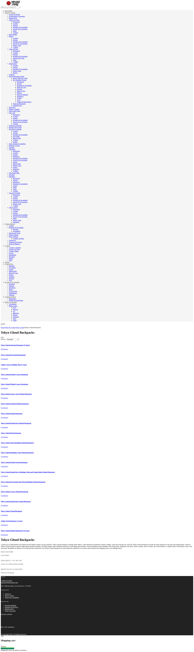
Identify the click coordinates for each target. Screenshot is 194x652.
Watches (11, 295)
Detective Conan (14, 146)
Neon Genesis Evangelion (17, 144)
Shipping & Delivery (11, 607)
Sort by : (3, 339)
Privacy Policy (9, 596)
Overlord (12, 175)
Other (15, 31)
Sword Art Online (14, 193)
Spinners (11, 277)
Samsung (16, 317)
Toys (18, 100)
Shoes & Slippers (22, 95)
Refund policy (9, 609)
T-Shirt (19, 98)
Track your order (10, 611)
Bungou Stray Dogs (15, 127)
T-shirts (11, 226)
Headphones (13, 293)
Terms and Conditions (12, 597)
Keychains (16, 136)
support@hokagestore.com (9, 582)
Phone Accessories (11, 302)
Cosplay (15, 23)
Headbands (12, 255)
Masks (11, 258)
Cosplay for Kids (18, 238)
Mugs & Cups (21, 87)
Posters (15, 73)
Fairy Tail (12, 113)
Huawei (15, 309)
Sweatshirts (16, 231)
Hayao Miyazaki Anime (16, 76)
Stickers (11, 278)
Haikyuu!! (12, 107)
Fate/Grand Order (14, 111)
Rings (11, 289)
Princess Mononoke (19, 104)
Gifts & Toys (9, 264)
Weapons (12, 257)
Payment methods (10, 605)
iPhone (15, 315)
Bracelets (12, 284)
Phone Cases (17, 45)
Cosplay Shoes (13, 251)
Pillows (19, 93)
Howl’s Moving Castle (20, 78)
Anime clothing (10, 224)
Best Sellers (8, 11)
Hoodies (15, 229)
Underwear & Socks (15, 242)
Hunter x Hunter (14, 109)
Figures (15, 25)
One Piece (12, 149)
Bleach (11, 36)
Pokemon (12, 176)
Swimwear (12, 240)
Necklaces (12, 288)
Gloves (11, 253)
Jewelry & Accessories (20, 29)
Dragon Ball (13, 64)
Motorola (16, 313)
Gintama (11, 74)
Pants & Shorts (13, 235)
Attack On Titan (14, 20)
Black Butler (13, 34)
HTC (14, 308)
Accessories (12, 304)
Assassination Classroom (17, 16)
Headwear (16, 156)
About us (8, 594)
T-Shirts (15, 33)
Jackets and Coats (18, 58)
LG (14, 311)
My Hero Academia (15, 129)
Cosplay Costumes (15, 247)
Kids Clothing (13, 237)
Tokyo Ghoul (13, 207)
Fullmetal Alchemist (15, 125)
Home (3, 327)
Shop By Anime (10, 13)
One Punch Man (14, 173)
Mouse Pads (17, 138)
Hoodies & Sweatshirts (20, 27)
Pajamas (19, 89)
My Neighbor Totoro (19, 80)
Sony (14, 319)
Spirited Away (17, 105)
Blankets (11, 266)
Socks (15, 189)
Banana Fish (13, 18)
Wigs (10, 260)
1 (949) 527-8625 (6, 581)
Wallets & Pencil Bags (24, 102)
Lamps (15, 162)
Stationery (20, 96)
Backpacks (16, 22)
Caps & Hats (13, 291)
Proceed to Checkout (7, 648)
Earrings (11, 286)
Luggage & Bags (10, 297)
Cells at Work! (13, 49)
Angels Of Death (14, 14)
